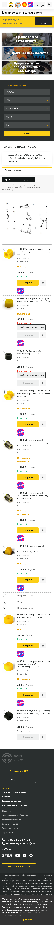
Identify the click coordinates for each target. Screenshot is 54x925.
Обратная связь (19, 779)
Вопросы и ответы (10, 828)
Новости (6, 796)
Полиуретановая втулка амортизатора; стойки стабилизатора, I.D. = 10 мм (33, 664)
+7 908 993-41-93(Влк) (21, 843)
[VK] (24, 855)
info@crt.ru (6, 849)
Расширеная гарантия (11, 819)
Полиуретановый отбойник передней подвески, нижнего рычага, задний (31, 549)
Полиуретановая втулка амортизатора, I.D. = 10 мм (33, 616)
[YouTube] (17, 855)
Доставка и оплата (11, 801)
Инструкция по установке (15, 805)
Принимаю (27, 919)
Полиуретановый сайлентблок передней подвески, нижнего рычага (32, 443)
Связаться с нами (43, 21)
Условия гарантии (10, 823)
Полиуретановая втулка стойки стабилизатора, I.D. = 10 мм (33, 299)
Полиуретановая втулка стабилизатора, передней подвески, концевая (34, 393)
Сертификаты (8, 832)
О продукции (8, 811)
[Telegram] (31, 855)
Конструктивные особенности (15, 815)
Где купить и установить (14, 792)
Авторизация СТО (19, 771)
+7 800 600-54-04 (18, 840)
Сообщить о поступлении (31, 327)
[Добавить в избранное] (43, 283)
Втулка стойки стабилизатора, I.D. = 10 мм (30, 352)
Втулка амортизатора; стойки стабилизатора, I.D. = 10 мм (33, 712)
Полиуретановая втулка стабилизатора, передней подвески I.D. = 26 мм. (33, 252)
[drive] (7, 855)
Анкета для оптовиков (19, 866)
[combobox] (27, 92)
